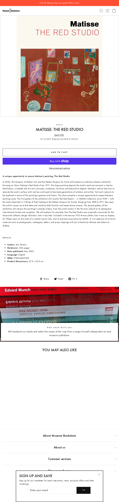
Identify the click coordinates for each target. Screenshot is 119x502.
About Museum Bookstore (59, 436)
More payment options (59, 168)
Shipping (55, 139)
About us (59, 447)
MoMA (59, 125)
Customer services (59, 459)
